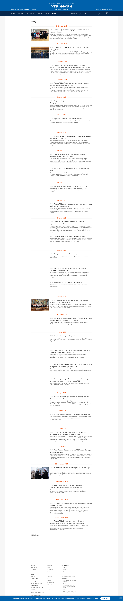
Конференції (34, 585)
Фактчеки (49, 576)
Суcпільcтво (50, 582)
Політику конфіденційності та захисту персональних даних (81, 598)
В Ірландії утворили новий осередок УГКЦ (68, 119)
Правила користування (69, 576)
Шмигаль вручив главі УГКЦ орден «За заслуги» (70, 186)
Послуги (13, 9)
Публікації (34, 567)
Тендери (65, 578)
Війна (13, 13)
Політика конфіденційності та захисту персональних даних (69, 585)
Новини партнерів (36, 583)
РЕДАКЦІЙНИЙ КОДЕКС (69, 592)
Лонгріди (33, 581)
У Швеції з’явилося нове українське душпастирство (72, 414)
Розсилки (65, 594)
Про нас (65, 567)
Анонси (34, 9)
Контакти (74, 13)
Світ (27, 13)
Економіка (20, 13)
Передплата (66, 571)
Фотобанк (20, 9)
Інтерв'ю (33, 569)
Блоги (33, 576)
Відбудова (50, 569)
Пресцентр (27, 9)
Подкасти (34, 565)
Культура (40, 13)
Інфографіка (34, 578)
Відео (32, 574)
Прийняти (105, 598)
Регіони (32, 13)
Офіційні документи (37, 587)
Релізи (33, 590)
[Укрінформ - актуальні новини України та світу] (61, 6)
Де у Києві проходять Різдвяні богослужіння (69, 336)
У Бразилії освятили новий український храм (69, 236)
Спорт (47, 13)
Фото (32, 572)
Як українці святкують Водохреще (65, 254)
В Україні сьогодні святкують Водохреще (68, 283)
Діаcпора (49, 587)
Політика (49, 571)
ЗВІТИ (64, 589)
